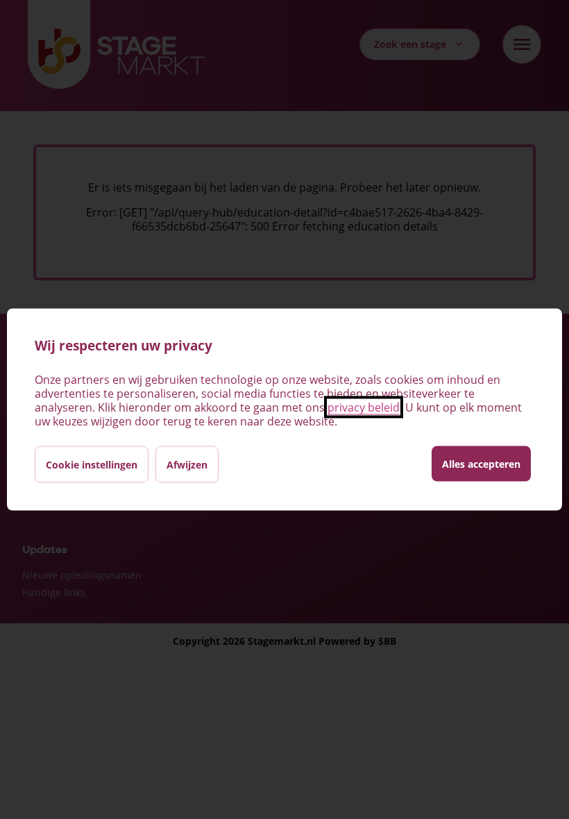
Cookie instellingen (91, 464)
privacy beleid (364, 407)
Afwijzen (187, 464)
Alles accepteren (481, 464)
